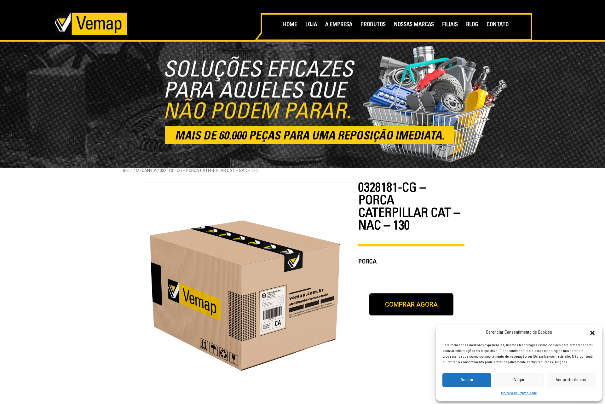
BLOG (472, 25)
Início (128, 171)
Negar (519, 380)
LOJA (311, 25)
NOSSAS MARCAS (414, 25)
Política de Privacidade (519, 393)
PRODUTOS (373, 25)
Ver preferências (571, 380)
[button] (592, 333)
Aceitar (467, 380)
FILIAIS (450, 25)
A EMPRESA (338, 25)
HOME (290, 25)
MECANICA (146, 171)
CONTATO (498, 25)
